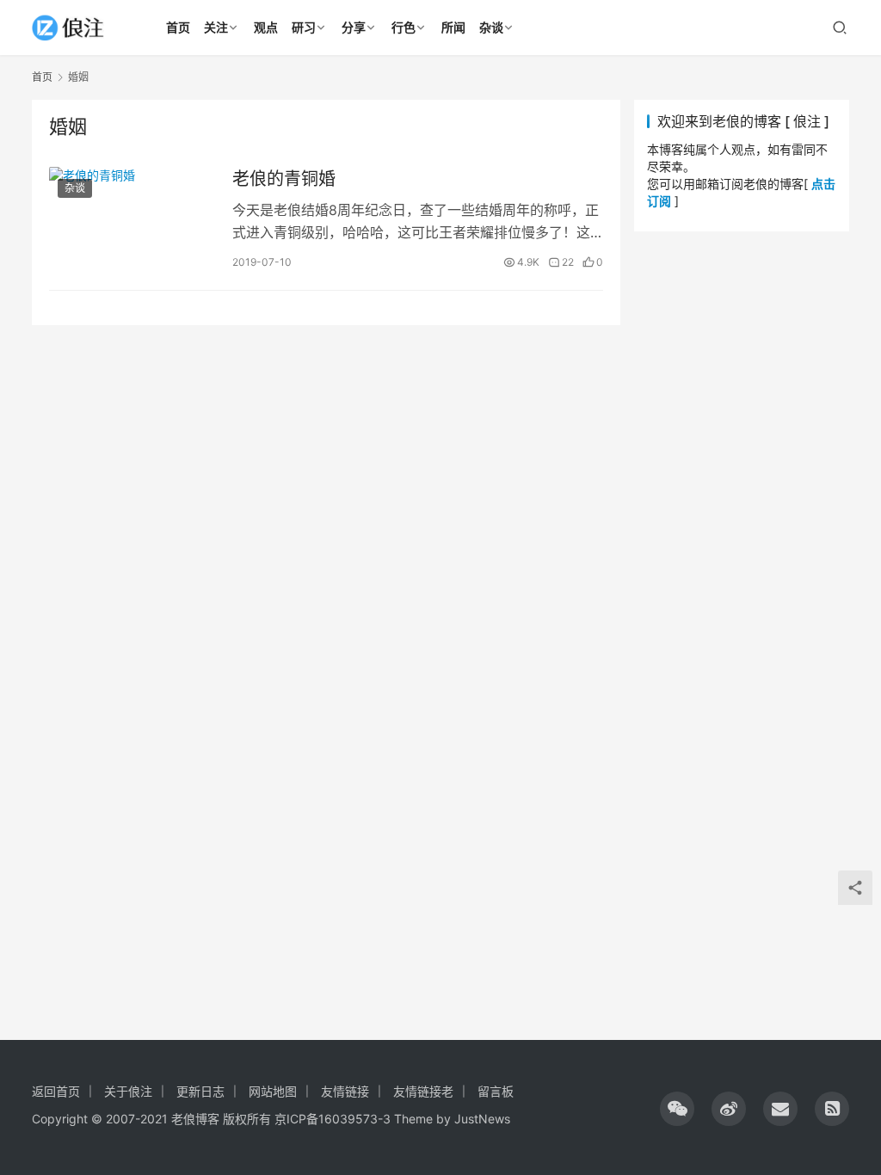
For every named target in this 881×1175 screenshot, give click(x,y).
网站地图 (273, 1091)
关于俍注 (128, 1091)
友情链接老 (423, 1091)
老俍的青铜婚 (284, 179)
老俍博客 (195, 1118)
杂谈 (75, 187)
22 (568, 261)
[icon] (677, 1109)
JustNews (482, 1118)
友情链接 (345, 1091)
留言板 (495, 1091)
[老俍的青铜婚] (132, 219)
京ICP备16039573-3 (332, 1118)
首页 (42, 77)
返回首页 (56, 1091)
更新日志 (200, 1091)
